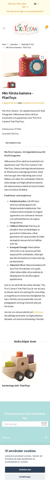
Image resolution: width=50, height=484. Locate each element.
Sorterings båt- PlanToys (16, 404)
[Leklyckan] (25, 37)
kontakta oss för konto (33, 121)
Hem (4, 63)
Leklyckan (38, 330)
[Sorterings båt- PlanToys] (25, 385)
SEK (24, 7)
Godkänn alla (25, 469)
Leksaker (14, 63)
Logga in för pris (10, 121)
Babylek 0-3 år (28, 63)
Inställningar (25, 477)
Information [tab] (13, 162)
